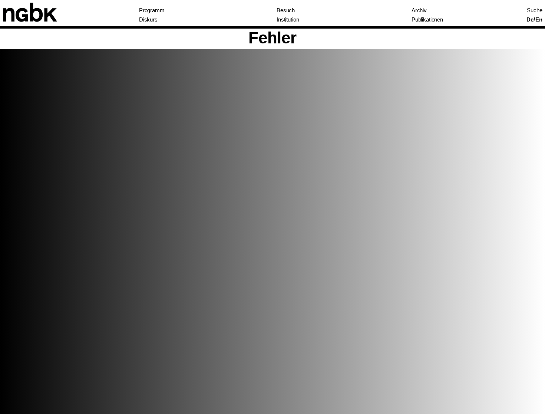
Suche (534, 10)
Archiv (419, 10)
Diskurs (148, 20)
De (530, 20)
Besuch (286, 10)
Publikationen (427, 20)
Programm (152, 10)
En (538, 20)
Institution (288, 20)
